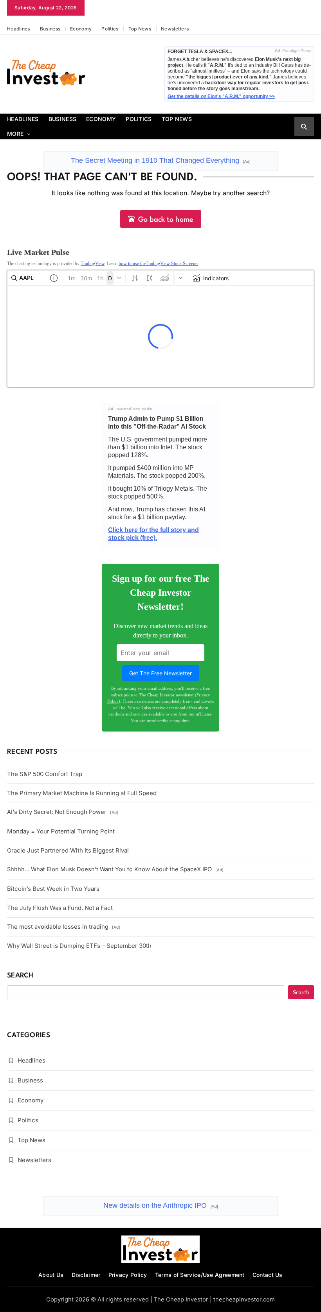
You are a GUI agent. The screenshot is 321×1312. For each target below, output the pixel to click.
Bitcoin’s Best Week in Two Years (53, 888)
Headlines (18, 29)
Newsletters (175, 29)
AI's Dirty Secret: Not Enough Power (62, 811)
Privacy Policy (127, 1274)
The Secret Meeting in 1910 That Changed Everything (161, 160)
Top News (139, 29)
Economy (81, 29)
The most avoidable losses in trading (63, 926)
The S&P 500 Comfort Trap (44, 774)
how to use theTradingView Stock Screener (158, 263)
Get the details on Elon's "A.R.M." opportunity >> (221, 96)
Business (50, 29)
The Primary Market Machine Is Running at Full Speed (82, 793)
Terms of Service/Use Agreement (200, 1274)
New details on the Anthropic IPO (160, 1205)
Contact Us (267, 1274)
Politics (109, 29)
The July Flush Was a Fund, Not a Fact (60, 907)
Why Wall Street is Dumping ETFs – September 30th (79, 945)
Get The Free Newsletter (160, 673)
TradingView (93, 263)
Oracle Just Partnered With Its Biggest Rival (68, 850)
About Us (50, 1274)
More (15, 133)
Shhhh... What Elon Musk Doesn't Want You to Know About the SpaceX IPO (115, 869)
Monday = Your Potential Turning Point (61, 831)
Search (20, 975)
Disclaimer (86, 1274)
